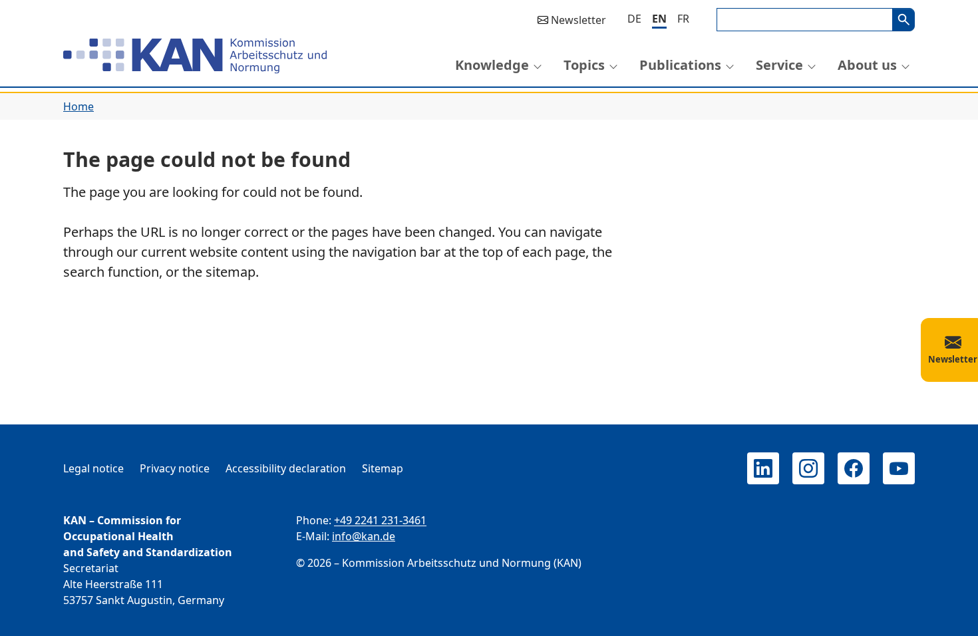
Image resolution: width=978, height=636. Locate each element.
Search (903, 19)
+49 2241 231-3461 (380, 520)
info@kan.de (363, 536)
